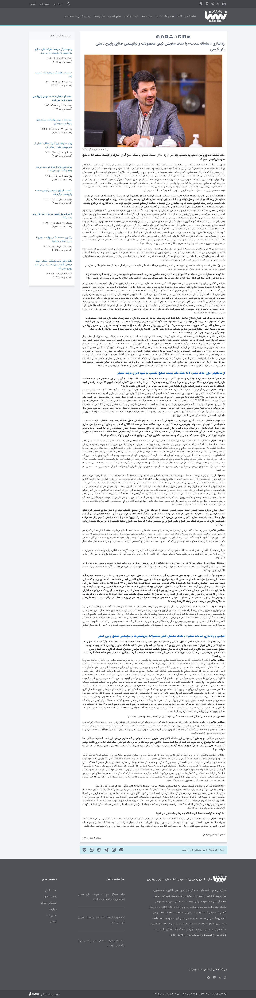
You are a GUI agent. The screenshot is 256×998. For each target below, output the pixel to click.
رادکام (43, 994)
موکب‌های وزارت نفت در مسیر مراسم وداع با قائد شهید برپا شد (54, 168)
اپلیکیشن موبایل (49, 903)
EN (224, 4)
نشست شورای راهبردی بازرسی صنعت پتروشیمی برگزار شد (53, 192)
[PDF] (175, 36)
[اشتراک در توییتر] (179, 36)
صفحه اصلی (51, 890)
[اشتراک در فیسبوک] (184, 36)
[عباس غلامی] (153, 100)
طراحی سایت (53, 994)
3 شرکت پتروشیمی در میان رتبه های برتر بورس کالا (52, 215)
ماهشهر (53, 922)
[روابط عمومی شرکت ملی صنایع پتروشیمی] (213, 16)
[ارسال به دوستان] (188, 36)
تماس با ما (45, 4)
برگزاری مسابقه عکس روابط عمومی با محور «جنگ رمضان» (54, 239)
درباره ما (58, 4)
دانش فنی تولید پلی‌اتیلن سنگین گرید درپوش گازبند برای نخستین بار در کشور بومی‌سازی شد (53, 264)
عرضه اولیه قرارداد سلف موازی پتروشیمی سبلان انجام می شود (52, 98)
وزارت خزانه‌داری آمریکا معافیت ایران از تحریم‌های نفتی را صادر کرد (53, 145)
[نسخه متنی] (171, 36)
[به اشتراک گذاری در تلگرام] (166, 36)
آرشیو (33, 4)
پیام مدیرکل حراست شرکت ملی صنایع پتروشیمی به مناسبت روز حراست (53, 51)
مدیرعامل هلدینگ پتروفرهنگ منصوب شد (53, 74)
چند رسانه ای (50, 896)
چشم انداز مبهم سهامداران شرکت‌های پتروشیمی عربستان (54, 121)
